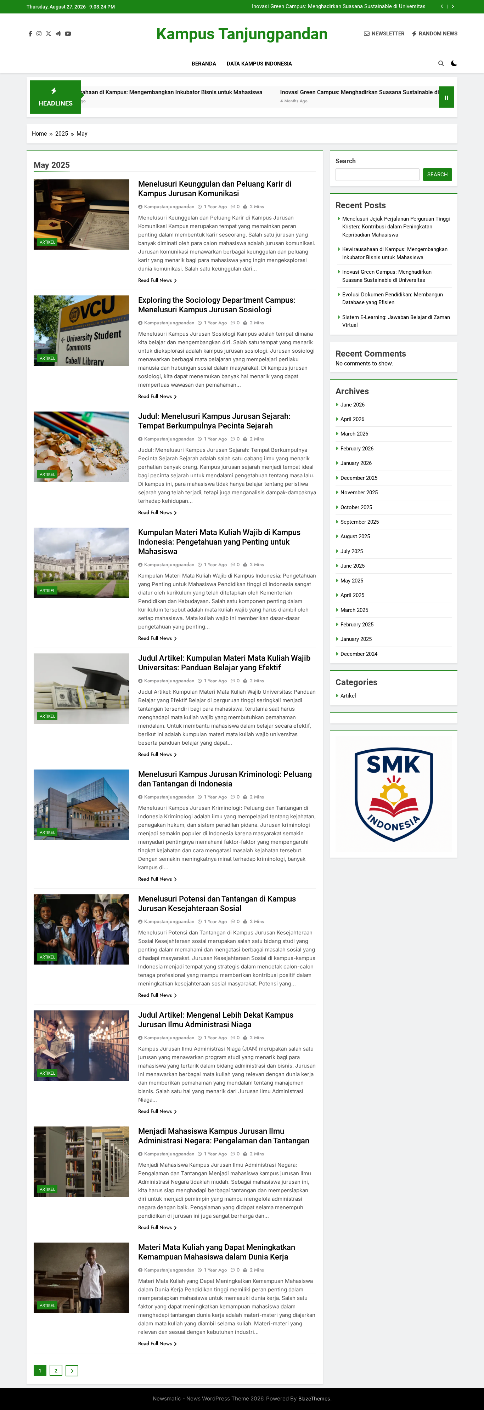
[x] (49, 34)
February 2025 (357, 624)
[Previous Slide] (442, 7)
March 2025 (354, 610)
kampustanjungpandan (169, 206)
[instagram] (39, 34)
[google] (58, 34)
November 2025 (359, 492)
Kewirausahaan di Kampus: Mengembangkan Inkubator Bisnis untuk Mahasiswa (110, 92)
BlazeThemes (314, 1398)
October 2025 (356, 507)
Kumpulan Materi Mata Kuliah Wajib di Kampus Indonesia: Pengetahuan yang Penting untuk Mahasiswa (219, 542)
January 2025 (356, 639)
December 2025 (359, 478)
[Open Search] (441, 63)
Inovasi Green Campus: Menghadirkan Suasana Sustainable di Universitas (339, 7)
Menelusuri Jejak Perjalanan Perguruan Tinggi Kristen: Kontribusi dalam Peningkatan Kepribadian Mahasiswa (396, 227)
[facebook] (30, 34)
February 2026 (357, 448)
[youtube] (68, 34)
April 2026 (352, 419)
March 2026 (354, 434)
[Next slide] (452, 7)
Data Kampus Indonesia (259, 64)
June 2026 (353, 405)
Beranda (204, 64)
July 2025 (352, 551)
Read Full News (155, 280)
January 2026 (356, 463)
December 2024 (359, 654)
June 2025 (353, 566)
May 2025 (352, 581)
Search (346, 161)
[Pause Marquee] (446, 97)
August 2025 (355, 536)
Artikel (47, 242)
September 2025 (360, 522)
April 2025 (352, 595)
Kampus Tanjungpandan (242, 33)
